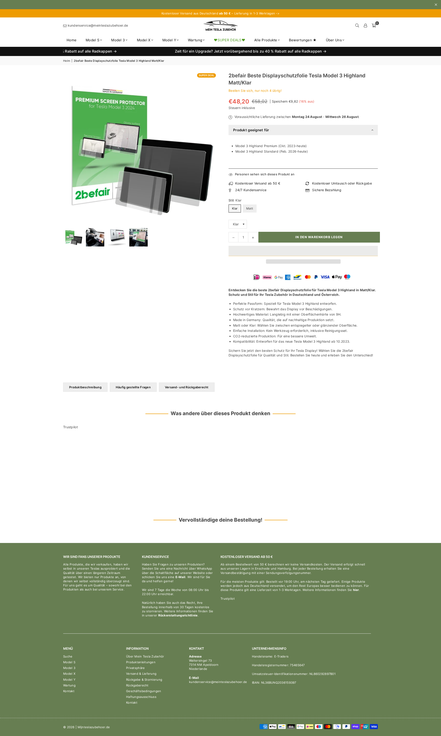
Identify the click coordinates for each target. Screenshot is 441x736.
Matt (249, 208)
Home (71, 40)
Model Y (169, 40)
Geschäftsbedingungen (143, 691)
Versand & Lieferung (141, 673)
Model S (92, 40)
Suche (67, 656)
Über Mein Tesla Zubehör (145, 656)
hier (356, 590)
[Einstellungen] (365, 25)
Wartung (195, 40)
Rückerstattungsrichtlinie (178, 615)
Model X (144, 40)
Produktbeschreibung (85, 387)
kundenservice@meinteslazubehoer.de (97, 25)
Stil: (235, 200)
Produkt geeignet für (251, 130)
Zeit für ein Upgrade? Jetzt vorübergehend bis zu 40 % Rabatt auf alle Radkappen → (229, 51)
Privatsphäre (135, 668)
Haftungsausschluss (141, 697)
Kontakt (68, 691)
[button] (303, 251)
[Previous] (69, 237)
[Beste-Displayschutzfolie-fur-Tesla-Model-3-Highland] (73, 237)
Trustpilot (70, 427)
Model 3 (118, 40)
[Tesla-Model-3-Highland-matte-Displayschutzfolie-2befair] (138, 237)
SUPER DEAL (206, 75)
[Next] (211, 237)
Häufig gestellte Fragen (133, 387)
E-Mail (180, 577)
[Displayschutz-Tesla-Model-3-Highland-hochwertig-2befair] (95, 237)
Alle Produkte (265, 40)
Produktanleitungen (140, 662)
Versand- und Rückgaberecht (187, 387)
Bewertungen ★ (303, 40)
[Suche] (357, 25)
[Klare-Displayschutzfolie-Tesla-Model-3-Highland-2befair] (117, 237)
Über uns (334, 40)
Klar (234, 208)
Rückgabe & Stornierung (144, 679)
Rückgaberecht (137, 685)
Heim (66, 60)
